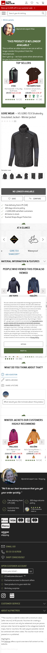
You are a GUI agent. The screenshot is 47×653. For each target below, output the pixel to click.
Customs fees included (13, 509)
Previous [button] (4, 239)
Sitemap (7, 641)
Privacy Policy (34, 337)
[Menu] (3, 13)
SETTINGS (23, 344)
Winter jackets (8, 20)
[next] (40, 81)
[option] (23, 145)
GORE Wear (7, 113)
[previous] (6, 81)
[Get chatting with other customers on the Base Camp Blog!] (14, 596)
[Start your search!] (43, 13)
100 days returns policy (15, 208)
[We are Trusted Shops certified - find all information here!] (27, 509)
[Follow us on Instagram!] (5, 596)
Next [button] (43, 239)
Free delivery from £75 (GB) (16, 205)
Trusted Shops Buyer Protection (18, 217)
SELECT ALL (23, 351)
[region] (23, 326)
